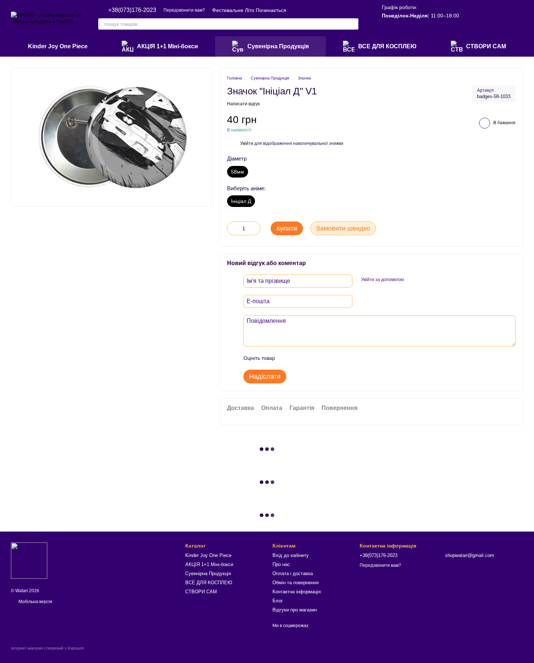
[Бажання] (472, 18)
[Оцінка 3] (310, 358)
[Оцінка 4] (322, 358)
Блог (277, 600)
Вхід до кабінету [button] (290, 555)
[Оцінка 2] (298, 358)
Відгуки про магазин (294, 610)
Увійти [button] (246, 143)
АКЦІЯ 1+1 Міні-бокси (167, 46)
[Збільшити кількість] (255, 228)
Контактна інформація (296, 591)
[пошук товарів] (353, 24)
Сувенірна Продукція (278, 46)
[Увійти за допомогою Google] (423, 280)
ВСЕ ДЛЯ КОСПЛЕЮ (387, 46)
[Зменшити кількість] (232, 228)
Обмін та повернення (295, 582)
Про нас (281, 564)
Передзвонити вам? (184, 10)
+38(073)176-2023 (132, 10)
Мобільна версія (34, 601)
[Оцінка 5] (333, 358)
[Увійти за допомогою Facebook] (412, 280)
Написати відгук (243, 103)
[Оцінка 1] (287, 358)
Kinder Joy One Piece (58, 46)
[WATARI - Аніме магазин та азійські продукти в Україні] (29, 560)
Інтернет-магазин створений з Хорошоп (47, 648)
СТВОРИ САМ (486, 46)
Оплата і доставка (292, 573)
